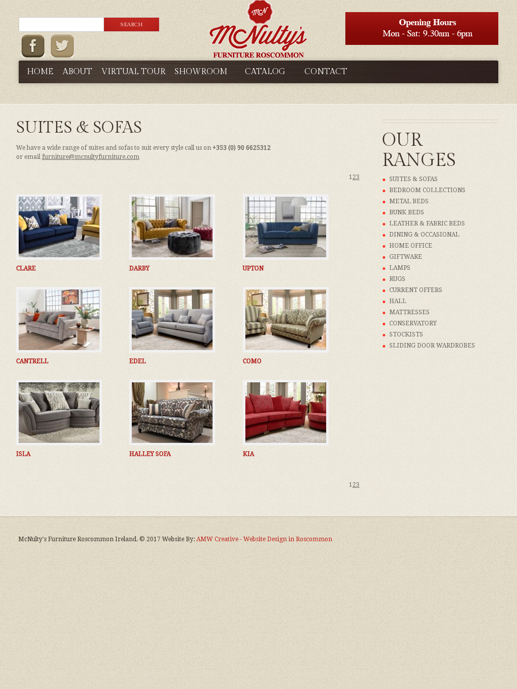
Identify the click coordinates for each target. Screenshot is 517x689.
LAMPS (399, 267)
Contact (325, 72)
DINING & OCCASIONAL (424, 234)
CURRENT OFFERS (415, 290)
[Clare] (59, 227)
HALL (397, 301)
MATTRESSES (409, 312)
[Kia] (286, 412)
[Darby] (172, 227)
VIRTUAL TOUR (133, 72)
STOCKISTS (406, 334)
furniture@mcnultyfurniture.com (90, 156)
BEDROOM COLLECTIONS (427, 190)
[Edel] (172, 320)
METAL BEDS (409, 201)
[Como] (286, 320)
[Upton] (286, 227)
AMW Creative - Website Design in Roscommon (264, 539)
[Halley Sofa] (172, 412)
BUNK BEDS (406, 212)
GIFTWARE (405, 256)
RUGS (397, 278)
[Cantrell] (59, 320)
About (77, 72)
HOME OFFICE (410, 245)
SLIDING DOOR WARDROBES (432, 345)
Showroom (201, 72)
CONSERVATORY (413, 323)
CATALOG (265, 72)
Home (40, 72)
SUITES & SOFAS (413, 179)
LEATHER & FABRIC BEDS (427, 223)
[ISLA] (59, 412)
